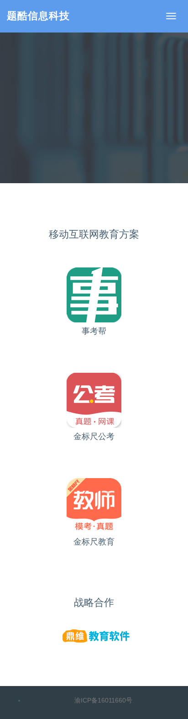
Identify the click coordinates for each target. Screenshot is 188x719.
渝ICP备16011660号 (103, 700)
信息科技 (38, 16)
